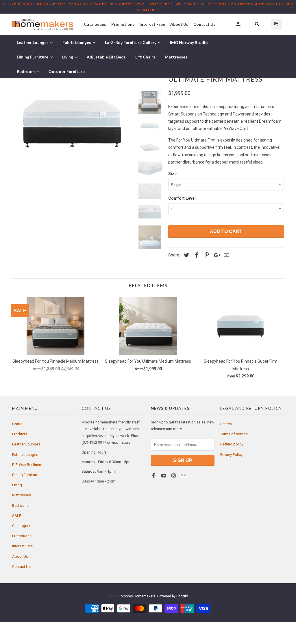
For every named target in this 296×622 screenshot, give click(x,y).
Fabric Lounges (25, 454)
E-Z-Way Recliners (27, 465)
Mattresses (21, 495)
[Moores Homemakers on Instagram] (174, 476)
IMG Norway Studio (189, 42)
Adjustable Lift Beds (106, 56)
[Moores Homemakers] (44, 24)
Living (17, 485)
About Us (20, 556)
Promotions (22, 536)
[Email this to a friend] (225, 255)
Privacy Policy (231, 454)
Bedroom (20, 505)
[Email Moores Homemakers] (184, 476)
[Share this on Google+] (215, 255)
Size (172, 173)
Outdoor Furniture (66, 71)
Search (226, 424)
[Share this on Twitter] (185, 255)
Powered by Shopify (172, 596)
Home (17, 424)
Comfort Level (182, 198)
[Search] (257, 24)
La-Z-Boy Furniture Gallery (131, 42)
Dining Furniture (25, 475)
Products (19, 434)
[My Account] (238, 24)
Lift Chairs (145, 56)
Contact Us (21, 566)
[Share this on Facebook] (195, 255)
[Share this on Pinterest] (205, 255)
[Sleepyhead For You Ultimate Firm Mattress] (72, 122)
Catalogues (21, 526)
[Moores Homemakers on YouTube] (164, 476)
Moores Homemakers (138, 596)
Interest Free (22, 546)
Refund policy (231, 444)
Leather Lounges (26, 444)
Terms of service (234, 434)
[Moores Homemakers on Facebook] (154, 476)
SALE (16, 515)
